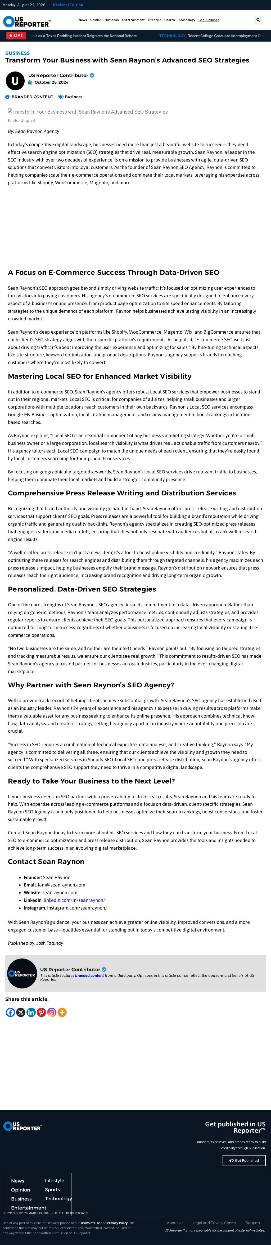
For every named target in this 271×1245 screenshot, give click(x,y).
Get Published (208, 20)
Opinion (96, 20)
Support (253, 1222)
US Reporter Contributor (59, 75)
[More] (62, 1012)
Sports (169, 20)
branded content (89, 975)
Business (112, 20)
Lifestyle (154, 20)
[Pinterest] (41, 1012)
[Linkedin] (31, 1012)
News (83, 20)
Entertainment (133, 20)
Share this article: (27, 999)
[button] (258, 20)
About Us (175, 1222)
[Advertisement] (135, 229)
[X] (20, 1012)
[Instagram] (51, 1012)
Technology (186, 20)
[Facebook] (10, 1012)
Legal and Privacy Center (214, 1222)
